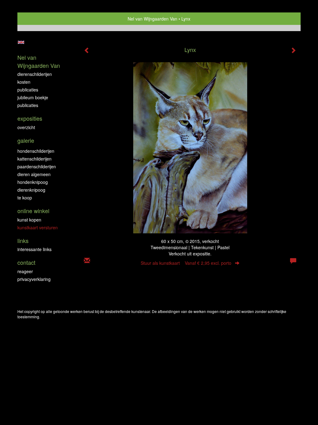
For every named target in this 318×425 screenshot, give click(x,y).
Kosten (23, 82)
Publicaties (27, 89)
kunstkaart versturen (37, 227)
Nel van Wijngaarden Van (152, 19)
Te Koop (24, 197)
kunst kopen (29, 220)
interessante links (34, 249)
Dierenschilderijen (34, 74)
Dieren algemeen (34, 174)
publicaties (27, 105)
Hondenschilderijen (35, 151)
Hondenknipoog (32, 182)
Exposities (29, 118)
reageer (25, 271)
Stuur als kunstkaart (186, 263)
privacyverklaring (34, 279)
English (21, 42)
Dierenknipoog (31, 190)
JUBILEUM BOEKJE (32, 97)
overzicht (26, 127)
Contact (26, 262)
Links (23, 241)
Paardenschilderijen (36, 166)
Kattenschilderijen (34, 159)
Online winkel (33, 211)
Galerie (25, 140)
